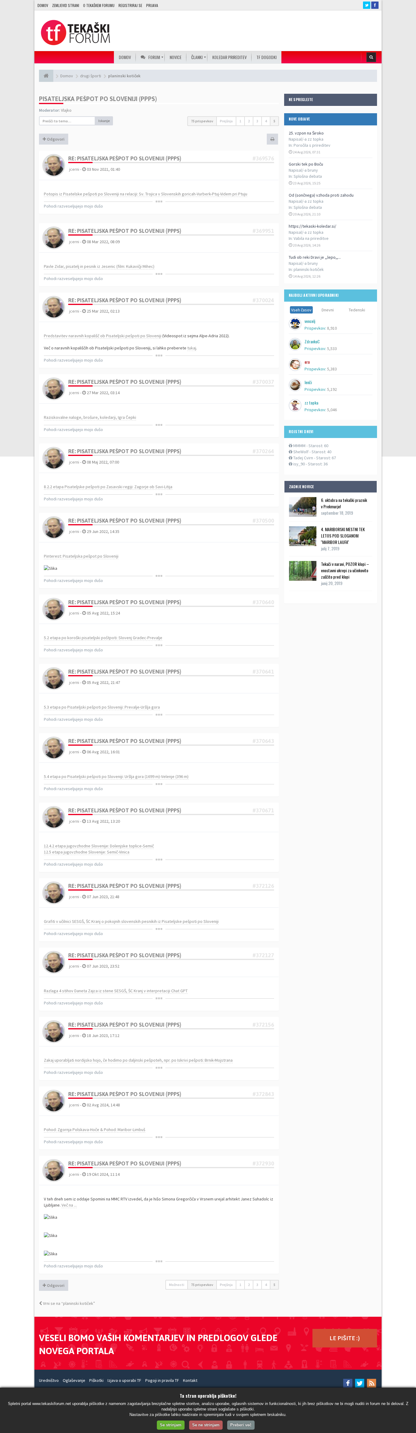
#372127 (263, 955)
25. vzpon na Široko (306, 133)
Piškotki (96, 1380)
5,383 (332, 369)
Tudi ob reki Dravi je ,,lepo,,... (315, 257)
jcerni (74, 169)
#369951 (263, 231)
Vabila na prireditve (311, 238)
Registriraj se (130, 5)
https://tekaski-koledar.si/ (312, 226)
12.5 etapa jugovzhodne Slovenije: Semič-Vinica (86, 852)
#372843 (263, 1094)
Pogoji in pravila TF (162, 1380)
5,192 (332, 389)
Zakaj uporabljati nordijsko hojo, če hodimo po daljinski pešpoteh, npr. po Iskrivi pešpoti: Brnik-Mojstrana (138, 1060)
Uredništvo (49, 1380)
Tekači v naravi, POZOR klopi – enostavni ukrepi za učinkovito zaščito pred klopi (345, 570)
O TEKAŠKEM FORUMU (99, 5)
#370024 (263, 300)
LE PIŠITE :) (345, 1338)
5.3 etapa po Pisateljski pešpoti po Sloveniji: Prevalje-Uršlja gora (102, 707)
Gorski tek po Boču (306, 164)
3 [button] (257, 121)
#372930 (263, 1163)
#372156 (263, 1024)
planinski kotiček (309, 269)
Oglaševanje (74, 1380)
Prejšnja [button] (226, 121)
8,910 (332, 328)
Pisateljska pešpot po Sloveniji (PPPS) (98, 98)
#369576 (263, 158)
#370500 (263, 520)
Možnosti (176, 1284)
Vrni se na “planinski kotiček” (68, 1303)
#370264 (263, 451)
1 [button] (240, 121)
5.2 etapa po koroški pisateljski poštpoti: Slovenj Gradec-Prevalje (103, 637)
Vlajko (66, 110)
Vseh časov (301, 310)
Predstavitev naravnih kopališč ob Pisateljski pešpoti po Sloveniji (102, 335)
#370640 (263, 602)
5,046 (332, 409)
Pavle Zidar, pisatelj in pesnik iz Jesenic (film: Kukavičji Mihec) (99, 266)
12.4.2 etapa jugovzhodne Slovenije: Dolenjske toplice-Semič (99, 846)
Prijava (152, 5)
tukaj (191, 348)
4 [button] (266, 121)
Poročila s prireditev (312, 145)
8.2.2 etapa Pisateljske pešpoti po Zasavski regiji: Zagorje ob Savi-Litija (108, 486)
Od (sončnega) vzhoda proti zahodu (321, 195)
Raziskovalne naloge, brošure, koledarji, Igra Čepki (90, 417)
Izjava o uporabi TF (124, 1380)
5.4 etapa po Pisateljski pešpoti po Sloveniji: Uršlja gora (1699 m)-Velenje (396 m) (116, 776)
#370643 (263, 741)
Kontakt (190, 1380)
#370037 (263, 382)
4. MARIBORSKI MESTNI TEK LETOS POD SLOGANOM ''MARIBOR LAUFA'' (343, 535)
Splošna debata (308, 176)
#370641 (263, 671)
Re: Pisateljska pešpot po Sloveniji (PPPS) (124, 158)
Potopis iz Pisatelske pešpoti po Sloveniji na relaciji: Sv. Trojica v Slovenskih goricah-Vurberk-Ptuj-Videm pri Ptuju (145, 194)
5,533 (332, 348)
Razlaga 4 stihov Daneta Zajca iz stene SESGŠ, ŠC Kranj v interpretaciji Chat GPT (116, 990)
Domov (42, 5)
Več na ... (69, 1205)
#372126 (263, 886)
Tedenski (357, 310)
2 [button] (249, 121)
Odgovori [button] (55, 139)
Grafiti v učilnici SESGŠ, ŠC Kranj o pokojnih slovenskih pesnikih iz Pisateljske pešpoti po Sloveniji (131, 921)
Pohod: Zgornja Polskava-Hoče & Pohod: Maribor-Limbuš (94, 1129)
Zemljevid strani (65, 5)
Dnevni (328, 310)
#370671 (263, 810)
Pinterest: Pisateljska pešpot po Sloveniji (81, 556)
